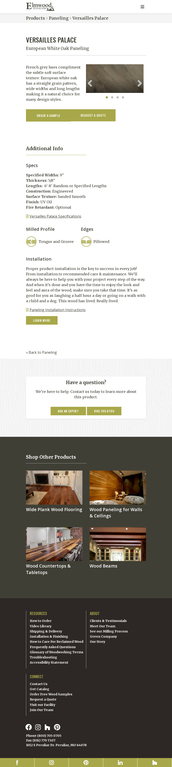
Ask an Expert (68, 411)
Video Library (41, 626)
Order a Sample (48, 115)
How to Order (41, 621)
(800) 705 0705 (49, 736)
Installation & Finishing (49, 636)
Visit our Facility (42, 705)
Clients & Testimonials (108, 621)
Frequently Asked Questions (53, 647)
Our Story (97, 642)
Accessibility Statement (49, 662)
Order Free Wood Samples (51, 694)
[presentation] (89, 83)
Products (35, 18)
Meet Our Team (102, 626)
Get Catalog (39, 689)
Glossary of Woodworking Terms (56, 652)
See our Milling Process (109, 631)
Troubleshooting (43, 657)
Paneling (59, 18)
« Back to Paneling (41, 352)
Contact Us (38, 684)
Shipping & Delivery (46, 631)
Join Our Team (41, 710)
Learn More (41, 320)
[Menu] (142, 7)
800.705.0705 (104, 411)
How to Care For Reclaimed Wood (56, 642)
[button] (107, 97)
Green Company (103, 636)
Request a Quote (43, 699)
